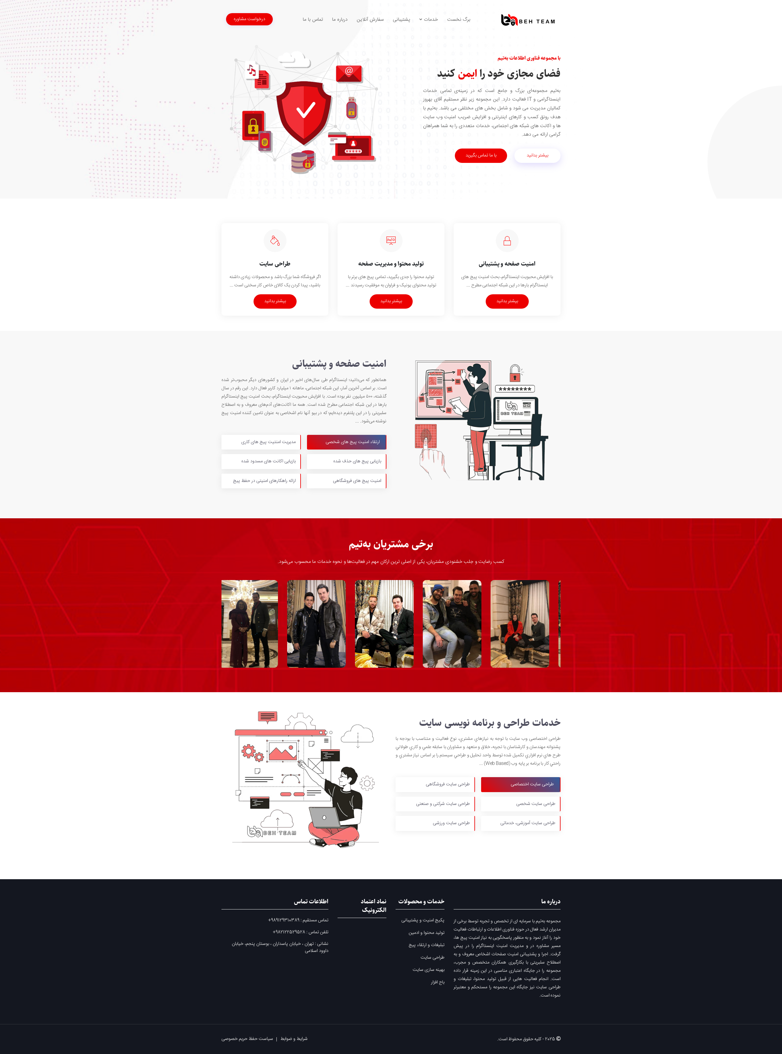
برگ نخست (458, 20)
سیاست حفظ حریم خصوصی (247, 1039)
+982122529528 (289, 932)
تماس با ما (313, 20)
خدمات (430, 20)
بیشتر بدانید (537, 155)
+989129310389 (283, 920)
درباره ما (340, 20)
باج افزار (437, 982)
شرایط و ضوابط (294, 1039)
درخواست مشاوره (249, 19)
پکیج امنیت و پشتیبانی (422, 920)
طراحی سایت (432, 957)
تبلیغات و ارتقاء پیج (426, 945)
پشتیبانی (401, 20)
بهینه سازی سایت (428, 970)
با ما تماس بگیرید (481, 155)
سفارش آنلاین (370, 20)
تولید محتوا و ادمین (426, 933)
